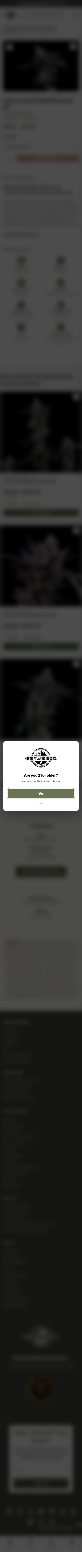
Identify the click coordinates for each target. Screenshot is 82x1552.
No (41, 803)
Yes (41, 793)
